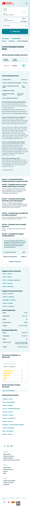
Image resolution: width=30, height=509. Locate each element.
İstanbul (11, 41)
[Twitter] (11, 446)
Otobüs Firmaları (8, 482)
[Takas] (24, 11)
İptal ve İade (7, 467)
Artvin (4, 41)
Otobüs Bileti (16, 38)
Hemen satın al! (15, 262)
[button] (26, 3)
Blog (4, 473)
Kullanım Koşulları (8, 456)
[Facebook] (8, 446)
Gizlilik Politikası (8, 458)
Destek (5, 471)
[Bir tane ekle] (26, 25)
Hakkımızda (6, 454)
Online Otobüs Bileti (9, 481)
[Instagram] (4, 446)
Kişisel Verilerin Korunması (11, 460)
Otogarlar (6, 484)
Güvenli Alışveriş (8, 469)
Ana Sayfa (5, 38)
